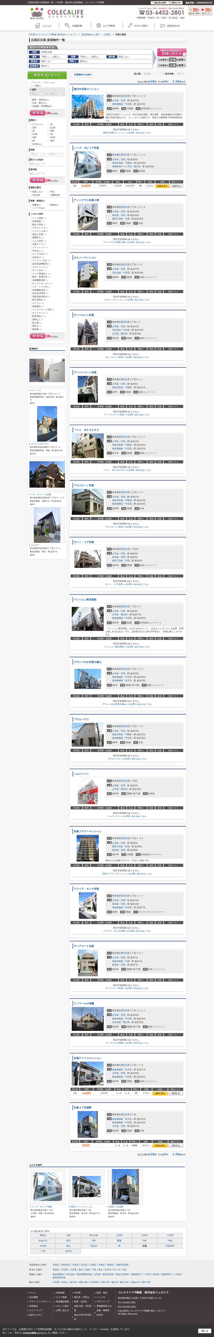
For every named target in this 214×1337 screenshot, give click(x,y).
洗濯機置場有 (40, 280)
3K (51, 134)
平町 (94, 1240)
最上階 (37, 322)
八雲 (43, 1251)
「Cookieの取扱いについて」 (34, 1333)
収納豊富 (38, 306)
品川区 (84, 1265)
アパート (36, 82)
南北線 (115, 215)
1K (51, 124)
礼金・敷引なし (39, 103)
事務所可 (38, 237)
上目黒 (119, 1235)
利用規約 (33, 1306)
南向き (37, 326)
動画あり (54, 205)
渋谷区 (75, 1265)
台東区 (101, 1265)
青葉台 (43, 1235)
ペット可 (100, 1297)
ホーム (32, 1292)
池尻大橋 (83, 1282)
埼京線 (156, 1274)
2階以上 (37, 319)
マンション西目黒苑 (85, 599)
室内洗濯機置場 (41, 264)
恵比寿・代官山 (81, 1297)
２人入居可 (39, 241)
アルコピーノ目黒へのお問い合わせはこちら (127, 527)
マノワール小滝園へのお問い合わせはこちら (127, 1043)
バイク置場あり (41, 273)
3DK (34, 137)
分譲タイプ (39, 244)
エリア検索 (61, 1297)
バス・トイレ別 (41, 286)
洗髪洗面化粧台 (41, 296)
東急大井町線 (122, 1274)
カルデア (35, 545)
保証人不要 (39, 234)
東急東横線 (117, 104)
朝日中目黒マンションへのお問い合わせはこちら (127, 132)
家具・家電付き (41, 277)
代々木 (117, 1269)
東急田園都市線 (84, 1274)
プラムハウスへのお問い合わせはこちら (127, 759)
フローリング (40, 267)
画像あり (36, 205)
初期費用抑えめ (104, 1306)
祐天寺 (128, 680)
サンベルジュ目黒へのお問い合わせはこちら (127, 357)
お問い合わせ (62, 1310)
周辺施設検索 (62, 1301)
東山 (68, 1246)
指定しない (37, 191)
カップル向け (40, 254)
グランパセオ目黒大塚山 (87, 662)
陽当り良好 (39, 224)
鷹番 (119, 1240)
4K (33, 140)
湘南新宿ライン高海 (171, 1274)
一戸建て (36, 86)
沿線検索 (60, 1292)
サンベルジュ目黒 (84, 315)
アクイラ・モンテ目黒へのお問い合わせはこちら (127, 931)
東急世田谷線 (59, 1277)
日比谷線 (116, 272)
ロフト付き (39, 270)
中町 (144, 1240)
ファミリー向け (41, 260)
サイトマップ (35, 1310)
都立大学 (124, 1282)
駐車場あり (39, 316)
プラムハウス (81, 719)
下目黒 (170, 1235)
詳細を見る (162, 186)
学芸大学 (104, 1282)
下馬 (94, 1269)
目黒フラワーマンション (87, 831)
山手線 (115, 100)
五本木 (144, 1235)
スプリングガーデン (40, 444)
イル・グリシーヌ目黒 (41, 494)
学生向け (38, 250)
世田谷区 (65, 1265)
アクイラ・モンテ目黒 (86, 888)
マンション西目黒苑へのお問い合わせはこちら (127, 646)
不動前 (128, 163)
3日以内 (36, 195)
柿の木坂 (93, 1235)
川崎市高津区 (122, 1265)
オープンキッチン (42, 283)
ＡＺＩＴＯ (36, 390)
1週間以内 (55, 195)
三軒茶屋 (94, 1282)
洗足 (68, 1240)
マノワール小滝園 (84, 1003)
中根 (170, 1240)
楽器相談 (38, 221)
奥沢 (81, 1269)
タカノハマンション (85, 257)
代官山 (64, 1282)
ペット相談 (39, 218)
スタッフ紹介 (62, 1306)
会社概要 (33, 1297)
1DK (34, 127)
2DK (52, 131)
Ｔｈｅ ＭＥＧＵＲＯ (86, 430)
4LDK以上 (37, 144)
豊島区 (110, 1265)
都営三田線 (117, 218)
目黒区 (122, 96)
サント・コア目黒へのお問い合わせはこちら (127, 584)
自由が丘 (43, 1240)
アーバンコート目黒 (85, 372)
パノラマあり (38, 208)
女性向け (38, 257)
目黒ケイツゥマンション (87, 1058)
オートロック (40, 313)
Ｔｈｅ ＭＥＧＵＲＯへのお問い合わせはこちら (127, 470)
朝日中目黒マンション (86, 89)
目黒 (127, 96)
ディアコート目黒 (84, 946)
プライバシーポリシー (40, 1301)
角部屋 (37, 329)
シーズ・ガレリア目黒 (86, 147)
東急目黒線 (117, 163)
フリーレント (40, 247)
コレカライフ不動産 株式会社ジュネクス (143, 1292)
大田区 (93, 1265)
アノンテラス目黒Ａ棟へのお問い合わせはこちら (127, 242)
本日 (52, 191)
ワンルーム (37, 124)
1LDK (53, 127)
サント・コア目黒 (84, 542)
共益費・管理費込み (42, 106)
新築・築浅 (101, 1292)
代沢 (124, 1269)
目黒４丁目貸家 (82, 1107)
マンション (49, 82)
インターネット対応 (43, 309)
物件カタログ (35, 1315)
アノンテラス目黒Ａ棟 (86, 200)
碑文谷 (94, 1246)
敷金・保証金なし (41, 99)
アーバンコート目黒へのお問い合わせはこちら (127, 414)
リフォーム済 (40, 231)
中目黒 (128, 104)
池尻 (87, 1269)
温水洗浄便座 (40, 293)
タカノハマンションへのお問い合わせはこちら (127, 299)
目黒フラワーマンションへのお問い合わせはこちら (127, 873)
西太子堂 (146, 1282)
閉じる (205, 1331)
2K (33, 131)
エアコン (38, 303)
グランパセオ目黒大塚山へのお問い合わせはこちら (127, 704)
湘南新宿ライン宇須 (122, 166)
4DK (52, 140)
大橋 (68, 1235)
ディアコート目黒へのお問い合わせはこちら (127, 988)
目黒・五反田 (80, 1301)
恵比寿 (137, 166)
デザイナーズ (40, 227)
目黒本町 (170, 1246)
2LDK (35, 134)
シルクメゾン (81, 774)
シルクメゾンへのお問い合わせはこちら (127, 816)
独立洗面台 (39, 299)
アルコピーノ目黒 (84, 485)
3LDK (53, 137)
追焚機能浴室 (40, 290)
